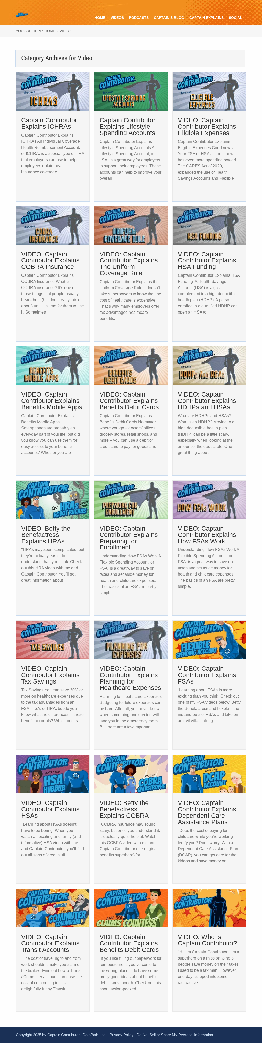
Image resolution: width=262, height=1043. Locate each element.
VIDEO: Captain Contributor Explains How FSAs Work (207, 535)
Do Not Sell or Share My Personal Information (175, 1035)
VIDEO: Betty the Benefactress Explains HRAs (45, 535)
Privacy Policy (122, 1035)
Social (235, 18)
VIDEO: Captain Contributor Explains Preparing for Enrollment (129, 538)
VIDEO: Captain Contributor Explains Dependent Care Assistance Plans (207, 812)
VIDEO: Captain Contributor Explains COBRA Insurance (50, 260)
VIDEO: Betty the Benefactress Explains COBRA (124, 809)
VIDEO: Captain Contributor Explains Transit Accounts (50, 943)
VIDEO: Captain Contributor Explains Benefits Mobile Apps (51, 401)
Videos (117, 18)
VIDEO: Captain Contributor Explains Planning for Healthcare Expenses (130, 678)
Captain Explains (206, 18)
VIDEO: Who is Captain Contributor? (207, 940)
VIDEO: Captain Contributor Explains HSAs (50, 809)
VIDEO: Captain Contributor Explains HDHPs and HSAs (207, 401)
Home (100, 18)
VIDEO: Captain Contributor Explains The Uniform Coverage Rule (129, 263)
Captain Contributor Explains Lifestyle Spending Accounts (127, 126)
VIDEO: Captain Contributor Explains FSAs (207, 675)
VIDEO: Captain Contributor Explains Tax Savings (50, 675)
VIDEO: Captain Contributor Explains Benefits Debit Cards (129, 401)
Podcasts (139, 18)
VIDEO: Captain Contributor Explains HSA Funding (207, 260)
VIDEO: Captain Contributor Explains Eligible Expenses (207, 126)
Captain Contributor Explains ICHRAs (49, 123)
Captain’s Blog (169, 18)
